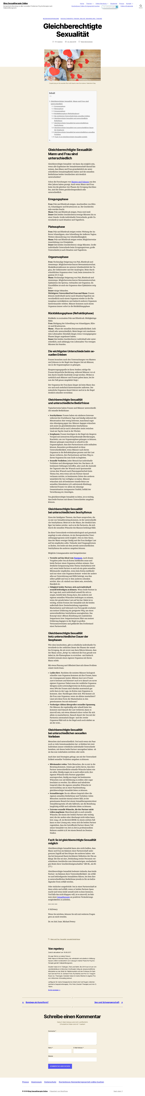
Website (50, 1056)
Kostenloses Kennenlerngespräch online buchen (81, 1082)
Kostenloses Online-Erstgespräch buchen (86, 6)
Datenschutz (50, 1082)
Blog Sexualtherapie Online (15, 3)
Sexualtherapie (63, 897)
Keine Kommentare (87, 42)
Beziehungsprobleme (51, 18)
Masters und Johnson (80, 182)
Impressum (36, 1082)
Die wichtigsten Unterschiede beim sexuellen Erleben (72, 116)
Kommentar (52, 1031)
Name (50, 1048)
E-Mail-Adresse (78, 1048)
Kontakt (128, 3)
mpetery (60, 42)
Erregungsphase (59, 106)
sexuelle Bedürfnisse (73, 939)
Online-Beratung (101, 3)
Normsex (78, 558)
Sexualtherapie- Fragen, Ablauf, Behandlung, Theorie (81, 18)
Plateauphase (58, 109)
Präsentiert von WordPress (59, 1091)
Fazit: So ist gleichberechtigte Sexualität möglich (71, 137)
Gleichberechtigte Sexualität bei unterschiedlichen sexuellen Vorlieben (74, 133)
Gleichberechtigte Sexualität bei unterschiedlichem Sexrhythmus (71, 124)
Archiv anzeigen (54, 990)
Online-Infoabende (126, 6)
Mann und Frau (55, 939)
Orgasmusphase (59, 111)
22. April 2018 (71, 42)
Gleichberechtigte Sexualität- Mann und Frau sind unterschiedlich (70, 102)
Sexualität (63, 939)
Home (82, 3)
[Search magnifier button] (117, 7)
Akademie (113, 3)
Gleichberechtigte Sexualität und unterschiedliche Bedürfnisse (71, 120)
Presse (121, 3)
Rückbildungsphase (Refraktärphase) (66, 113)
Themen (89, 3)
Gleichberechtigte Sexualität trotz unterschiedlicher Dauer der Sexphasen (73, 129)
